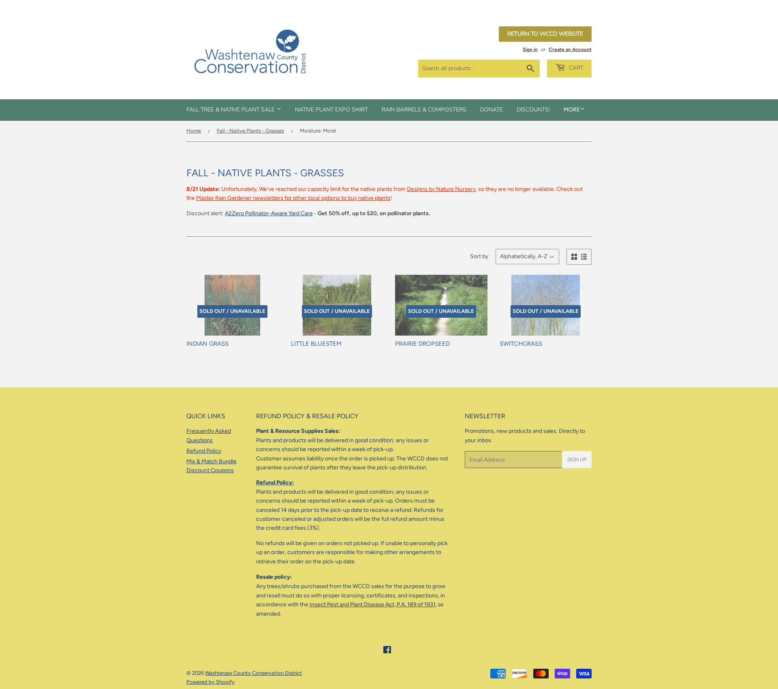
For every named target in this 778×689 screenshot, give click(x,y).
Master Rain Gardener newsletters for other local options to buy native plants (293, 198)
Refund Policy (203, 450)
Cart (575, 68)
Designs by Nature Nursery (441, 189)
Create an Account (570, 49)
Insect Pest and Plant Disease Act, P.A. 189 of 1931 (373, 604)
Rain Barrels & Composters (424, 109)
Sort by (479, 256)
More (572, 109)
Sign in (530, 49)
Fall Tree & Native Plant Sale (231, 109)
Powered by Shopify (210, 682)
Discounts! (533, 109)
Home (193, 131)
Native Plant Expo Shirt (331, 109)
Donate (491, 109)
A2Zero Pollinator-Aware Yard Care (269, 213)
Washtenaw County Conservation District (253, 673)
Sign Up (576, 459)
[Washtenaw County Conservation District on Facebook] (387, 651)
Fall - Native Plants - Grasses (250, 131)
